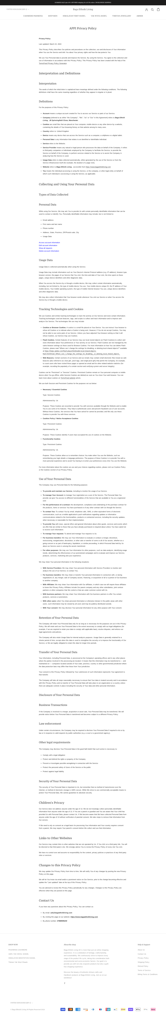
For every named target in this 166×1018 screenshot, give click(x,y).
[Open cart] (158, 9)
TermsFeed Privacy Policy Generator (53, 63)
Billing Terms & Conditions (148, 974)
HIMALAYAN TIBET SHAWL (74, 16)
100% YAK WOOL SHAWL (18, 954)
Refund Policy (143, 966)
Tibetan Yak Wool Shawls (18, 962)
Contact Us (142, 954)
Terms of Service (144, 970)
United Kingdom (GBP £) (16, 9)
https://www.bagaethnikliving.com (98, 167)
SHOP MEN (52, 16)
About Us (141, 950)
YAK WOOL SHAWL (99, 16)
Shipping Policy (143, 962)
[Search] (152, 9)
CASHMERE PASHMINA (33, 16)
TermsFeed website (68, 378)
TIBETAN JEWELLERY (121, 16)
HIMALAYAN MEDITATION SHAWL (21, 958)
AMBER (140, 16)
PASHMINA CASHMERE (17, 950)
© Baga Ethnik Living (18, 1009)
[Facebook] (64, 983)
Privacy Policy (143, 958)
